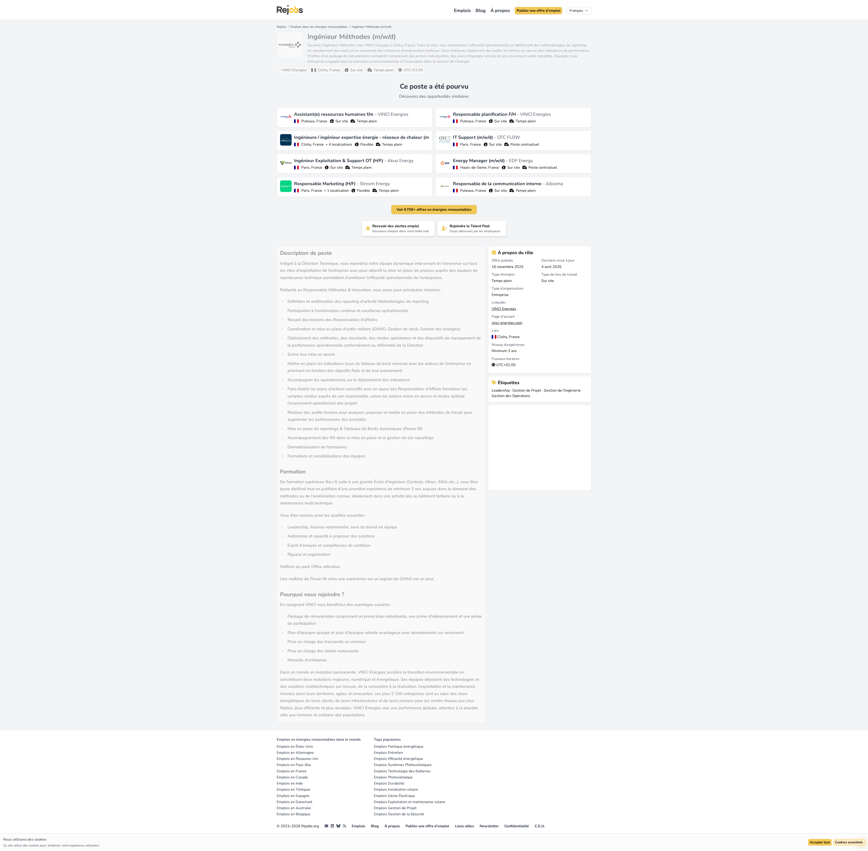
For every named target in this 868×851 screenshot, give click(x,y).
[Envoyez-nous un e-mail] (326, 826)
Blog (481, 10)
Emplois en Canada (292, 777)
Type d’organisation (507, 288)
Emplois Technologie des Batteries (402, 771)
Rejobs (281, 27)
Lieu (495, 330)
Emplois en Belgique (293, 814)
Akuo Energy (400, 161)
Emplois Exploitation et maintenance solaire (409, 801)
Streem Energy (375, 184)
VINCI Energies (393, 114)
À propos (500, 10)
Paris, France (470, 144)
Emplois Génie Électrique (394, 795)
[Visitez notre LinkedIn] (332, 826)
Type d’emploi (503, 274)
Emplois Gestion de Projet (395, 808)
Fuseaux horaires (505, 358)
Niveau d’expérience (508, 344)
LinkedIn (498, 302)
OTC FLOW (508, 137)
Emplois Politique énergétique (398, 746)
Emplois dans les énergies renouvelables (318, 27)
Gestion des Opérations (511, 395)
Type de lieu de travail (559, 274)
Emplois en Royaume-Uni (297, 758)
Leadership (501, 390)
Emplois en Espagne (293, 795)
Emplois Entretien (388, 752)
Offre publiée (502, 260)
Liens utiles (464, 826)
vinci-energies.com (507, 322)
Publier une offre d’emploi (538, 10)
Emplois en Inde (290, 783)
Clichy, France (312, 144)
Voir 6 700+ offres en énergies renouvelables (434, 209)
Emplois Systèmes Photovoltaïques (403, 764)
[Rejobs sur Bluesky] (338, 826)
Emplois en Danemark (294, 801)
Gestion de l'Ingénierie (562, 390)
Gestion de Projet (526, 390)
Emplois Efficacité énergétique (398, 758)
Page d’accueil (503, 316)
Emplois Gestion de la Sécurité (399, 814)
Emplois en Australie (294, 808)
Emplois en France (292, 771)
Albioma (554, 184)
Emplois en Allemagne (295, 752)
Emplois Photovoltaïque (393, 777)
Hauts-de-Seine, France (479, 167)
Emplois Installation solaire (396, 789)
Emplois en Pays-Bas (294, 764)
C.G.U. (540, 826)
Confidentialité (516, 826)
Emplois (462, 10)
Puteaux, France (314, 121)
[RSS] (344, 826)
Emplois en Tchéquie (293, 789)
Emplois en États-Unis (295, 746)
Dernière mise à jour (558, 260)
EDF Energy (521, 161)
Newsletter (489, 826)
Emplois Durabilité (389, 783)
